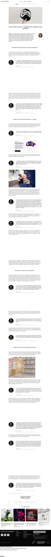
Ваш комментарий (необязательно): (9, 549)
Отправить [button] (2, 556)
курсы (25, 1)
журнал (21, 1)
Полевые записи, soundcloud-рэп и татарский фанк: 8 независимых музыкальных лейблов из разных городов (19, 524)
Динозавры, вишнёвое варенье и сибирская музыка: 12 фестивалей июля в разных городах (7, 524)
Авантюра (27, 25)
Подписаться (36, 533)
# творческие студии (33, 502)
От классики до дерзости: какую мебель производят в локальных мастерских (43, 523)
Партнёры (25, 535)
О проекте (25, 531)
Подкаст (17, 535)
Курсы (17, 534)
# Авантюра (16, 502)
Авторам (25, 537)
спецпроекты (29, 1)
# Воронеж (21, 502)
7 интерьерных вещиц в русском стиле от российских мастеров (31, 523)
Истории (23, 25)
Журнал (17, 531)
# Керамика (26, 502)
